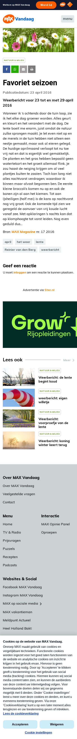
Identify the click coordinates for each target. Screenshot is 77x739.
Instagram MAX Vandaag (23, 595)
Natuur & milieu (14, 60)
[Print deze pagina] (32, 69)
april (8, 242)
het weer (23, 242)
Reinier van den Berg (20, 249)
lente (40, 242)
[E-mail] (23, 69)
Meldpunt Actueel (17, 620)
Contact (9, 502)
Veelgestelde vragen (19, 494)
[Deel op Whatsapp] (15, 69)
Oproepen (49, 532)
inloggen (19, 272)
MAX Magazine (23, 232)
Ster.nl (49, 290)
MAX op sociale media (20, 603)
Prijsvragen (12, 540)
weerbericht (50, 249)
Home (7, 524)
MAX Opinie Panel (55, 524)
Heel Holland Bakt (17, 628)
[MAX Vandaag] (18, 19)
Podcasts (10, 565)
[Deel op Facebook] (6, 69)
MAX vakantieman (17, 612)
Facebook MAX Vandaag (22, 587)
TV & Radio (12, 532)
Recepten (10, 557)
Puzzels (9, 549)
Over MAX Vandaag (18, 486)
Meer (67, 360)
